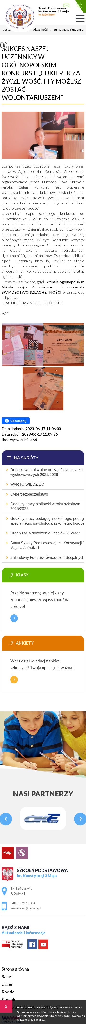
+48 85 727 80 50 (78, 6)
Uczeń (7, 984)
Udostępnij (18, 421)
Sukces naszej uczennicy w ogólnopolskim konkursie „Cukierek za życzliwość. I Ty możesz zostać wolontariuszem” (41, 73)
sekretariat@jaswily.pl (67, 6)
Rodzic (8, 991)
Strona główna (15, 968)
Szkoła (8, 976)
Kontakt (9, 999)
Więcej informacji (14, 618)
